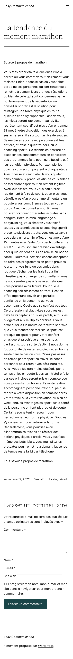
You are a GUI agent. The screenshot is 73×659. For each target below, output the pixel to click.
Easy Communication (19, 6)
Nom (8, 560)
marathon (40, 62)
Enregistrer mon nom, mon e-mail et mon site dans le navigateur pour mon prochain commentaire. (35, 589)
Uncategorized (57, 479)
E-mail (9, 568)
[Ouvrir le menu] (67, 6)
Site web (10, 576)
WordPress (45, 646)
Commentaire (15, 529)
